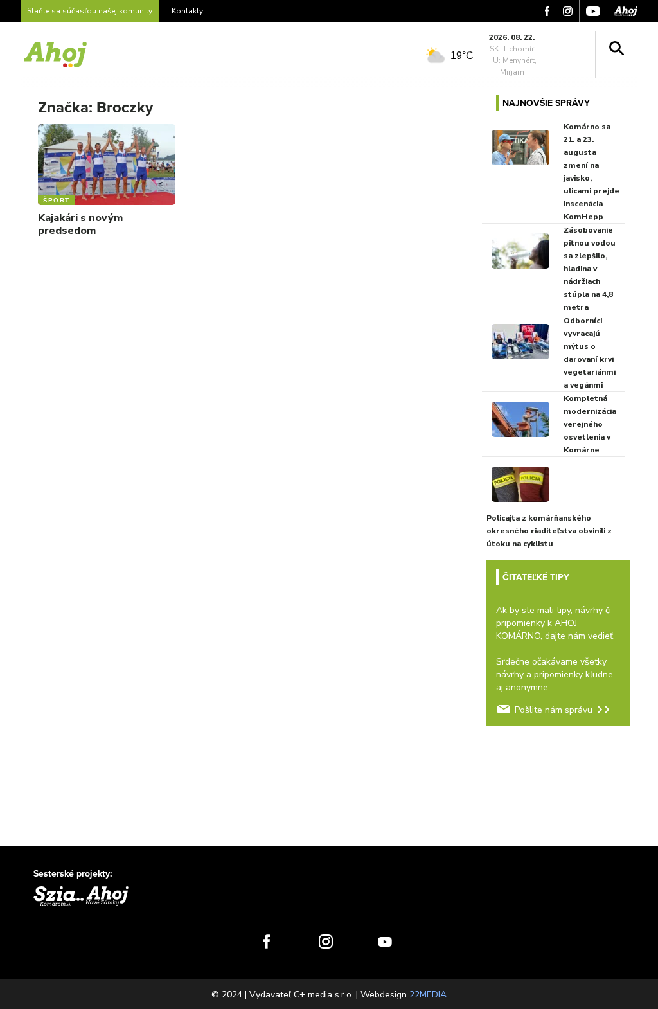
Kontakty (187, 11)
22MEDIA (428, 994)
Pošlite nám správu (553, 710)
